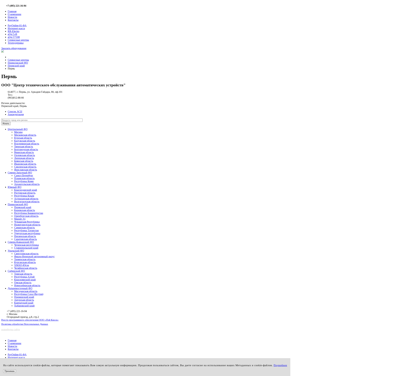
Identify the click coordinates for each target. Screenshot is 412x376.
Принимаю (10, 371)
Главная (12, 11)
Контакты (13, 20)
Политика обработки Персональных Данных (24, 324)
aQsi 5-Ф (12, 34)
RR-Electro (13, 31)
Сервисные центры (18, 40)
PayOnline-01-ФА (17, 25)
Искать (6, 123)
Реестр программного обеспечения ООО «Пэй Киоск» (30, 320)
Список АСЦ (15, 111)
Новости (12, 17)
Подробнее (280, 365)
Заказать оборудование (13, 48)
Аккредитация (16, 114)
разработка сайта (10, 329)
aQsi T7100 (14, 37)
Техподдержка (15, 42)
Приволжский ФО (18, 62)
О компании (14, 14)
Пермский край (16, 65)
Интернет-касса (16, 28)
